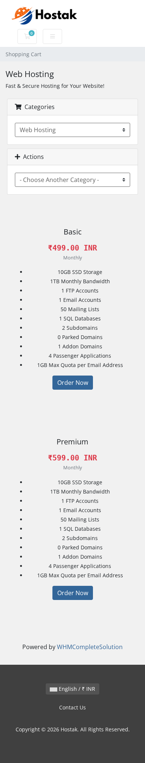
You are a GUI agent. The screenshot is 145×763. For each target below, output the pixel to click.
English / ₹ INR (76, 688)
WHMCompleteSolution (90, 647)
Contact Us (72, 707)
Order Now (72, 383)
